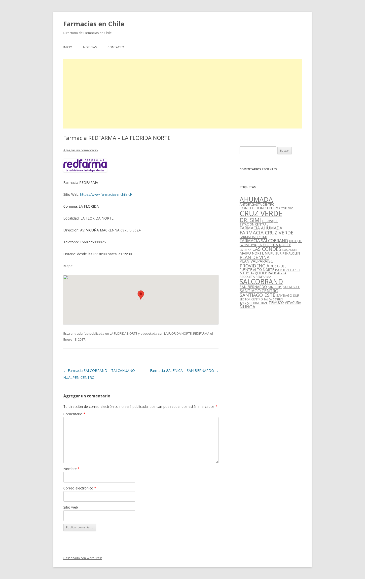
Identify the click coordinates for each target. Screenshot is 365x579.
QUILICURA (247, 273)
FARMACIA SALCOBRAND (264, 240)
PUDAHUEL (278, 266)
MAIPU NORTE (252, 253)
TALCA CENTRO (273, 299)
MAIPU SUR (273, 253)
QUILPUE (261, 273)
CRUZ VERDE (261, 213)
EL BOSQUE (270, 221)
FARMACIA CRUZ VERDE (266, 232)
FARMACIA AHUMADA (261, 228)
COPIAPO (287, 208)
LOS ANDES (289, 250)
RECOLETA (247, 276)
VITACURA (293, 302)
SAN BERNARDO (253, 286)
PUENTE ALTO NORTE (257, 269)
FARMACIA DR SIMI (253, 237)
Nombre (71, 468)
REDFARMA (201, 333)
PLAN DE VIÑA (254, 257)
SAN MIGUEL (291, 287)
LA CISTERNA (248, 245)
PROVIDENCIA (254, 265)
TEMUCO (276, 302)
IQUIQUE (295, 241)
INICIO (67, 47)
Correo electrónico (79, 488)
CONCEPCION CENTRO (260, 207)
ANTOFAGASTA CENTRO (257, 204)
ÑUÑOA (247, 307)
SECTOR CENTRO (251, 299)
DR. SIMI (250, 220)
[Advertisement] (182, 94)
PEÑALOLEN (291, 253)
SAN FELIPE (275, 287)
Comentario (74, 414)
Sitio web (70, 507)
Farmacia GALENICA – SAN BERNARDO (184, 370)
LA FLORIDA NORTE (123, 333)
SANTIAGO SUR (287, 295)
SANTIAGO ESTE (257, 295)
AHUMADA (256, 199)
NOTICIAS (90, 47)
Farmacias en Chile (93, 23)
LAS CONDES (266, 249)
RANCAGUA (277, 273)
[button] (141, 295)
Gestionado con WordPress (82, 558)
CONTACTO (116, 47)
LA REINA (245, 250)
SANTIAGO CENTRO (259, 290)
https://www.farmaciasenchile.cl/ (106, 194)
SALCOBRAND (261, 281)
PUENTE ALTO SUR (287, 270)
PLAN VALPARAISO (257, 261)
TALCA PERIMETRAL (254, 302)
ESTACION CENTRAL (254, 224)
